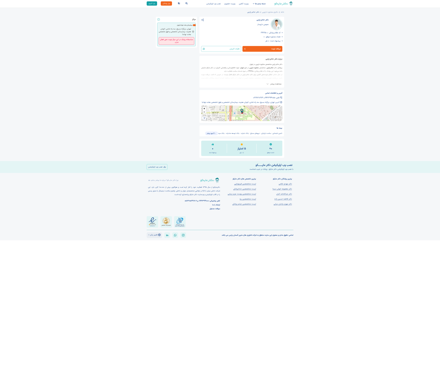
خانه (282, 12)
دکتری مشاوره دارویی (270, 12)
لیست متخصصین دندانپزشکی (244, 189)
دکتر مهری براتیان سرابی (283, 204)
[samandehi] (166, 222)
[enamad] (152, 222)
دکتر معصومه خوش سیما (282, 189)
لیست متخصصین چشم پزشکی (244, 204)
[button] (241, 111)
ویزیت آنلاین (243, 3)
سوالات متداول (215, 209)
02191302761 (258, 97)
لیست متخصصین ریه (248, 199)
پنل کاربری (151, 3)
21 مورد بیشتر (210, 133)
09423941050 (269, 97)
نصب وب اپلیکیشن (213, 3)
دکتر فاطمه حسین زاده (283, 199)
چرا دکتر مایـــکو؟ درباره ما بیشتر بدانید (165, 180)
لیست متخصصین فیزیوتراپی (245, 184)
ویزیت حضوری (229, 3)
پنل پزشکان (166, 3)
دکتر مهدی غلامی (285, 184)
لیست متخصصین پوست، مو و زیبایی (242, 194)
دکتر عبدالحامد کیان (284, 194)
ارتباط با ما (216, 205)
